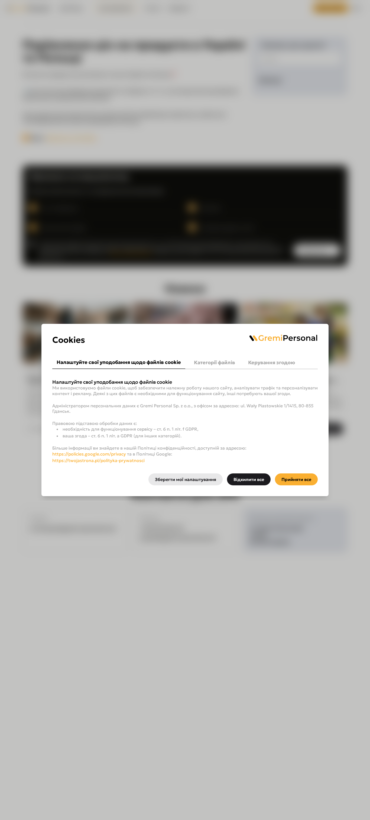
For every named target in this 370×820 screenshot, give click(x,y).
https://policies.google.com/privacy (89, 454)
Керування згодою (271, 362)
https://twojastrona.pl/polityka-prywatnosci (98, 460)
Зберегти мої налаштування (185, 479)
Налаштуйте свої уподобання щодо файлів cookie (119, 362)
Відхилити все (248, 479)
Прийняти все (296, 479)
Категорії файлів (214, 362)
